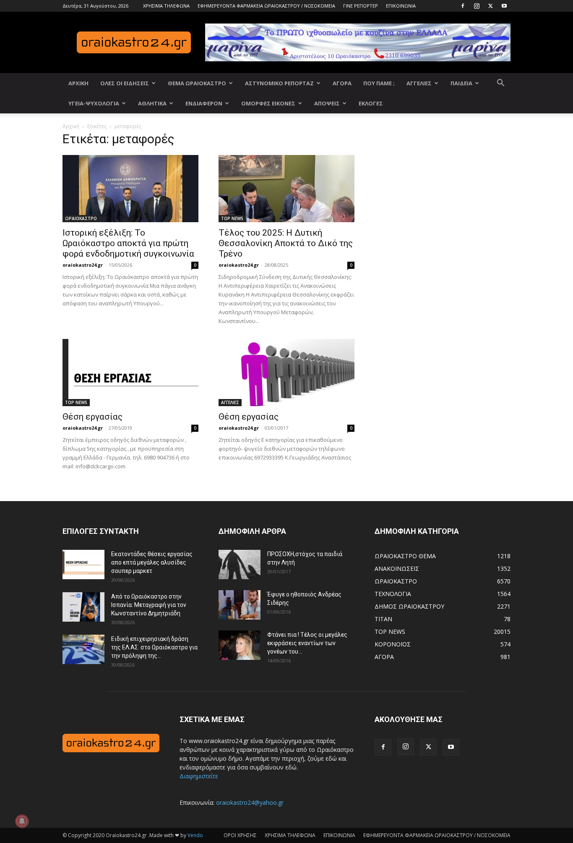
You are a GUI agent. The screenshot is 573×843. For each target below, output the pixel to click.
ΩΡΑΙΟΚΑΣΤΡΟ (81, 218)
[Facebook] (462, 6)
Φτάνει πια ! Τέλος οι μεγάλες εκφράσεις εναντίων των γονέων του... (307, 643)
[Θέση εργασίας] (130, 372)
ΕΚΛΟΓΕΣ (371, 103)
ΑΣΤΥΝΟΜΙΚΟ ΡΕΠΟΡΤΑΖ (279, 83)
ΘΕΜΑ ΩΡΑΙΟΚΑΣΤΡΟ (197, 83)
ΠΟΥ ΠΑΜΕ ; (379, 83)
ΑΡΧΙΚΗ (78, 83)
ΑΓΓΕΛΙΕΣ (419, 83)
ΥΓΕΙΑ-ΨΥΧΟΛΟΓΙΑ (93, 103)
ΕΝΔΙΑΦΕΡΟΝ (203, 103)
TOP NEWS (232, 218)
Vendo (195, 835)
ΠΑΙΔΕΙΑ (461, 83)
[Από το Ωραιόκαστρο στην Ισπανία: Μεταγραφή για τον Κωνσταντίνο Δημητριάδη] (83, 607)
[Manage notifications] (22, 821)
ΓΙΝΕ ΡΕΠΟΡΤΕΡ (360, 6)
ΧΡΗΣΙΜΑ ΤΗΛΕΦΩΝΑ (166, 6)
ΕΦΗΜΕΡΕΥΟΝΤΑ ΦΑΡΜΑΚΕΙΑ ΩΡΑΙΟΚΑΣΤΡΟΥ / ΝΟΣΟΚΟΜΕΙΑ (266, 6)
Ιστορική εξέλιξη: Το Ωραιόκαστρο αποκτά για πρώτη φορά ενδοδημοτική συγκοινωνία (128, 243)
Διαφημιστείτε (199, 776)
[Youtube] (504, 6)
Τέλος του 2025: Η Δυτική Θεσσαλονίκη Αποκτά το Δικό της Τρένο (286, 243)
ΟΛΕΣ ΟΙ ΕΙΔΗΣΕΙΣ (124, 83)
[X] (490, 6)
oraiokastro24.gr (83, 265)
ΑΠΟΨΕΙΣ (327, 103)
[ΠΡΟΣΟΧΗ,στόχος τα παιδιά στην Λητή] (239, 564)
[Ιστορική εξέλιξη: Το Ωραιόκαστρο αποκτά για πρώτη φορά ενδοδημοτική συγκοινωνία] (130, 188)
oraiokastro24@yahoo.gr (250, 802)
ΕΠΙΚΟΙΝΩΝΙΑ (401, 6)
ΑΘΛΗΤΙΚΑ (152, 103)
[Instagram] (476, 6)
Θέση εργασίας (92, 417)
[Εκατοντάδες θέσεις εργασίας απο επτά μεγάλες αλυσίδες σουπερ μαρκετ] (83, 564)
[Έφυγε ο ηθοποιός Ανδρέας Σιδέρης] (239, 605)
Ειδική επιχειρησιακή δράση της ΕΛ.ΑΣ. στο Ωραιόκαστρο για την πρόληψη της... (154, 647)
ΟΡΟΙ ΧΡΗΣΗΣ (240, 835)
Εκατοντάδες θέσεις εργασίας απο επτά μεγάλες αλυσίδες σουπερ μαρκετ (152, 562)
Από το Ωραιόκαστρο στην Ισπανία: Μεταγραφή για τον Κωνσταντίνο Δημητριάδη (148, 605)
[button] (500, 84)
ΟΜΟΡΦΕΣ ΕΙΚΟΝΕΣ (268, 103)
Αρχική (71, 126)
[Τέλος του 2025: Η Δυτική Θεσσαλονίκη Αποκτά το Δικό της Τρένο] (286, 188)
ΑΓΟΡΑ (342, 83)
